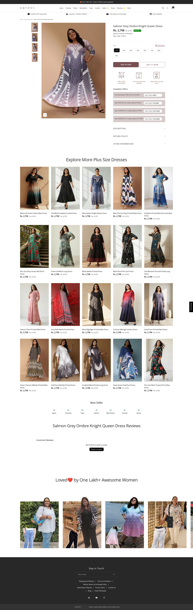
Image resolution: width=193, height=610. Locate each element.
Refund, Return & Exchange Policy (95, 584)
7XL (152, 50)
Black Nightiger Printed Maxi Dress (95, 329)
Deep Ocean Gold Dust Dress (124, 385)
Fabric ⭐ (105, 8)
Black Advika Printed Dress (92, 271)
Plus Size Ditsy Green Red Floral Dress (32, 272)
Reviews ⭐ (121, 8)
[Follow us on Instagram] (89, 597)
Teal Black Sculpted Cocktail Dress (64, 213)
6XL (145, 50)
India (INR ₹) (78, 607)
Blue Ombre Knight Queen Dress (94, 213)
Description (119, 128)
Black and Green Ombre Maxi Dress (33, 213)
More (129, 8)
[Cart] (172, 8)
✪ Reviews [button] (191, 307)
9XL (116, 56)
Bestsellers (83, 8)
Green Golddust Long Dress (61, 271)
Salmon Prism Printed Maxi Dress (32, 329)
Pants (75, 8)
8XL (159, 50)
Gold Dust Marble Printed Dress (63, 385)
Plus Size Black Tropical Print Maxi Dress (157, 386)
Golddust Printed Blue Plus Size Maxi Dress (158, 214)
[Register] (114, 574)
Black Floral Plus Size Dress (123, 271)
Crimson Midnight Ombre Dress (125, 329)
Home (21, 19)
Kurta (113, 8)
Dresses (68, 8)
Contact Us (112, 588)
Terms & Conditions (104, 581)
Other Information (123, 144)
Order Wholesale (100, 591)
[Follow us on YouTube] (96, 597)
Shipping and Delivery (86, 581)
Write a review (96, 449)
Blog (89, 591)
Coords (97, 8)
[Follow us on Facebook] (104, 597)
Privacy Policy (100, 588)
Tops (91, 8)
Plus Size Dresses (28, 19)
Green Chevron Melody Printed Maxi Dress (34, 386)
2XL (116, 50)
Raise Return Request (84, 588)
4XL (131, 50)
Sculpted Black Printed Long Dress (95, 385)
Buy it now (152, 65)
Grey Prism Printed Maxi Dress (155, 329)
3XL (124, 50)
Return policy (120, 136)
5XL (138, 50)
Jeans (61, 8)
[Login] (167, 8)
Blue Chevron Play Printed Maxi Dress (127, 213)
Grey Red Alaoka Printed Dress (62, 329)
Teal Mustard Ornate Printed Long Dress (157, 272)
